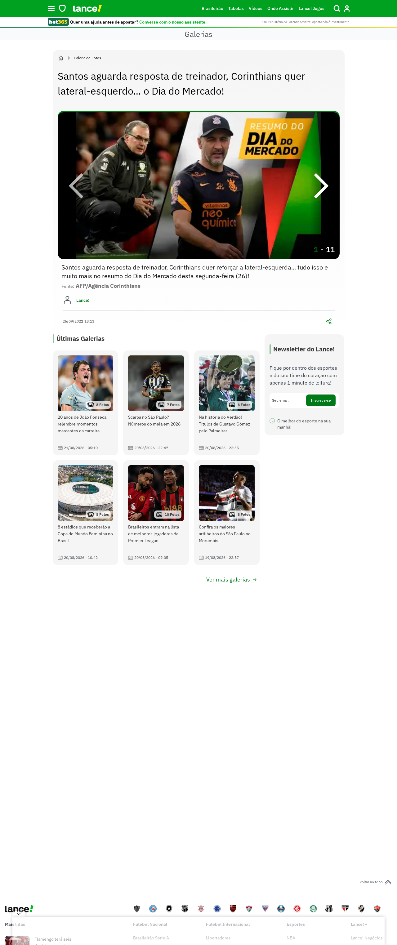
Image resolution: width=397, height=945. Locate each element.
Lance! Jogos (311, 8)
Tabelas (236, 8)
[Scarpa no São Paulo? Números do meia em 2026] (156, 402)
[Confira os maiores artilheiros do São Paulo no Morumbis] (227, 512)
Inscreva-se (321, 400)
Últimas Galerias (80, 338)
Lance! (82, 300)
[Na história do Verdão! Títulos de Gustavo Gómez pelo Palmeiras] (227, 402)
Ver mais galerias (228, 579)
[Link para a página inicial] (61, 58)
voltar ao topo (371, 882)
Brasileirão (212, 8)
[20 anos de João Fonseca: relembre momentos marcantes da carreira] (85, 402)
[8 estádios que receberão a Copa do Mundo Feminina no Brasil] (85, 512)
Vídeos (255, 8)
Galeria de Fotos (87, 58)
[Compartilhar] (329, 321)
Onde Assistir (280, 8)
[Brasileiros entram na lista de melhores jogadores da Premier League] (156, 512)
